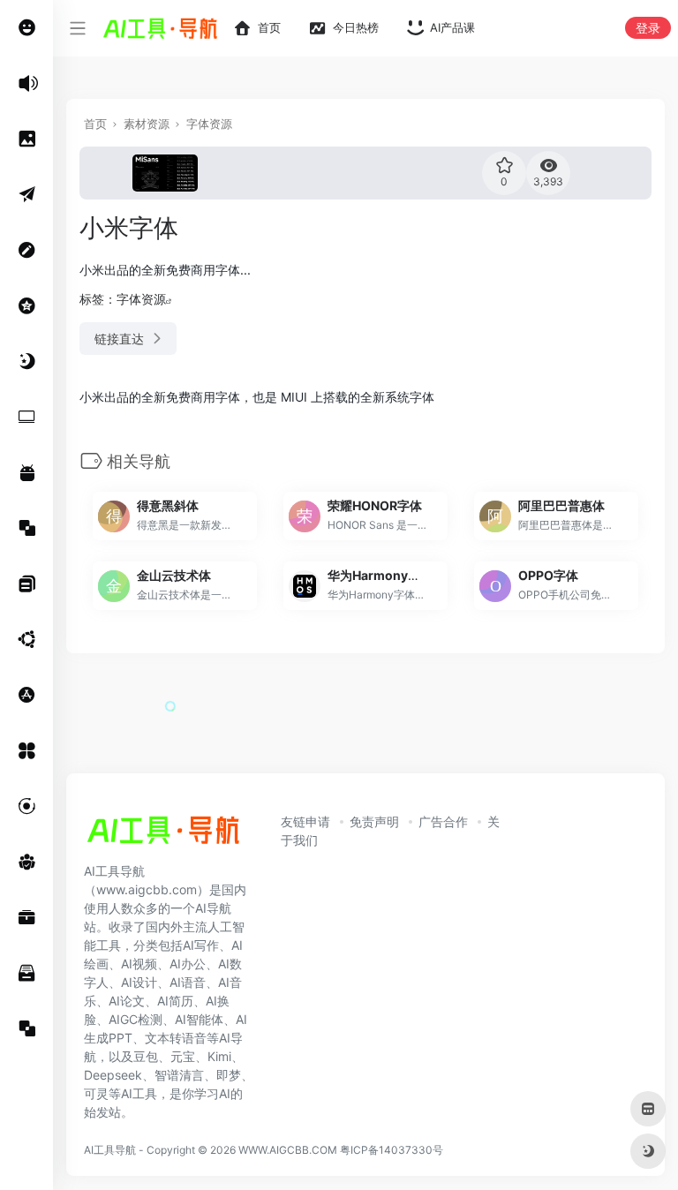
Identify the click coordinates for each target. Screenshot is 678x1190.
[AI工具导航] (163, 835)
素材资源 (147, 124)
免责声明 (374, 821)
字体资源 (209, 124)
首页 (95, 124)
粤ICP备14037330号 (391, 1149)
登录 (648, 27)
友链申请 (305, 821)
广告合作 (443, 821)
